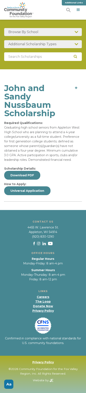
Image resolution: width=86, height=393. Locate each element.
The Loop (43, 301)
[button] (78, 9)
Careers (43, 297)
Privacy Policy (43, 311)
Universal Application (27, 191)
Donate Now (43, 306)
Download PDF (22, 175)
